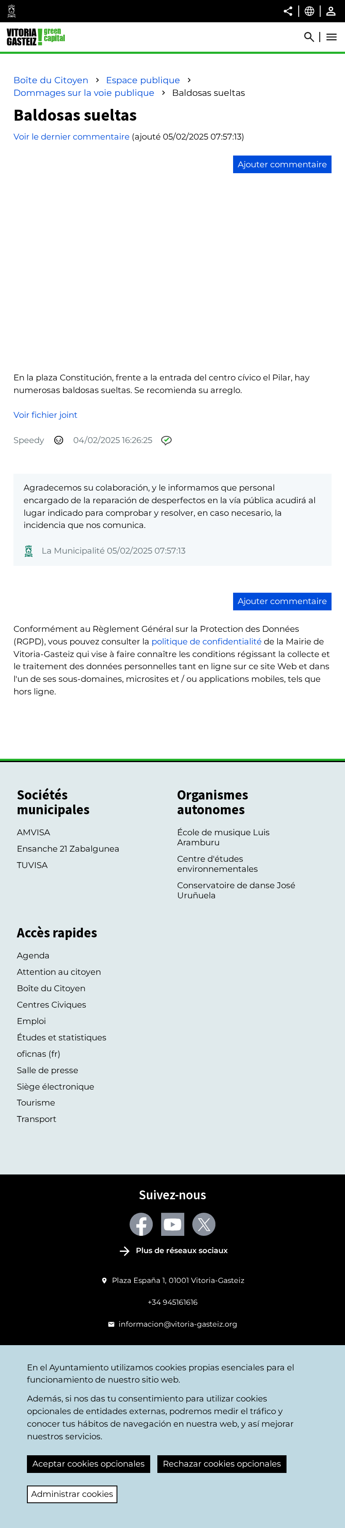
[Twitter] (203, 1224)
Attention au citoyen (59, 972)
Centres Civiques (51, 1005)
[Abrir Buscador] (313, 37)
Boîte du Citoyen (50, 80)
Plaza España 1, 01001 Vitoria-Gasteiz (178, 1280)
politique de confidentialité (206, 641)
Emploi (31, 1021)
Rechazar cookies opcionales (222, 1464)
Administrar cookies (72, 1494)
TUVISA (32, 865)
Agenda (33, 955)
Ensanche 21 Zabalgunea (68, 849)
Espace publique (143, 80)
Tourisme (36, 1103)
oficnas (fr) (39, 1054)
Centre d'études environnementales (217, 864)
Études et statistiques (61, 1037)
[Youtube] (172, 1224)
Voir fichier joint (45, 415)
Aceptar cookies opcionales (88, 1464)
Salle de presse (47, 1070)
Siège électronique (55, 1087)
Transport (36, 1119)
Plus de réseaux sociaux (182, 1250)
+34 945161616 (173, 1302)
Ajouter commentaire (282, 164)
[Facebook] (141, 1224)
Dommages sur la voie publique (83, 92)
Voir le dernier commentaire (71, 137)
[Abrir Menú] (331, 37)
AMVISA (33, 832)
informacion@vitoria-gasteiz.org (178, 1324)
